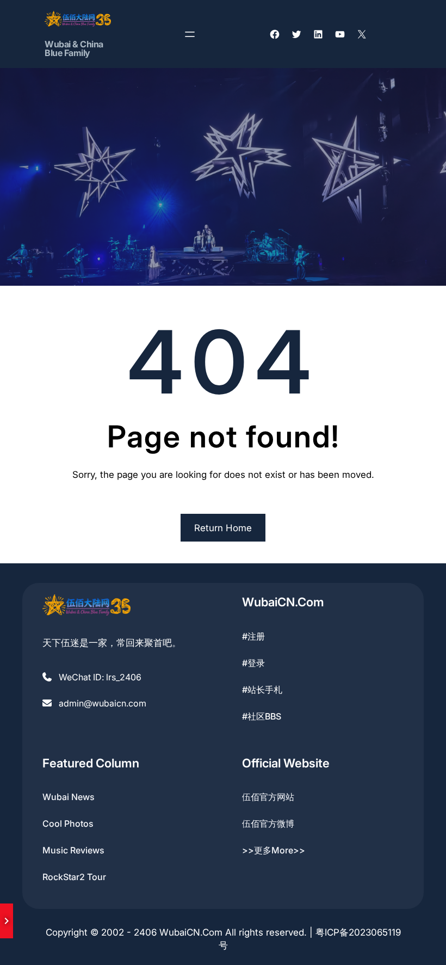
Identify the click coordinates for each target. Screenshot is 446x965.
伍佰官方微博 (268, 823)
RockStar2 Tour (74, 876)
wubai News (68, 796)
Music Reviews (73, 850)
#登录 (253, 662)
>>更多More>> (273, 850)
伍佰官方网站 (268, 796)
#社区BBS (261, 716)
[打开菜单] (190, 34)
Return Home (223, 528)
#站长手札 (262, 689)
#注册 (253, 636)
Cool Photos (68, 823)
